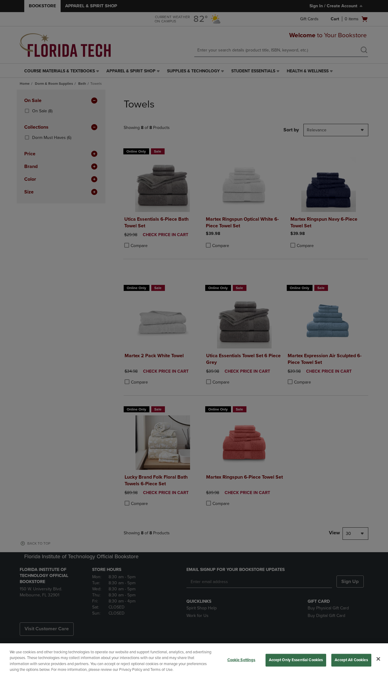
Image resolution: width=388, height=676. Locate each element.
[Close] (378, 658)
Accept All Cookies (351, 660)
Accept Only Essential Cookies (296, 660)
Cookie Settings (241, 660)
